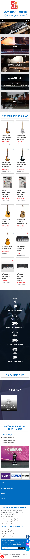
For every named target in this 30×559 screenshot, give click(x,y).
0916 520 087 (9, 517)
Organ (3, 493)
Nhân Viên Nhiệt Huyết (15, 327)
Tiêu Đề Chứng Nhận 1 (9, 435)
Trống (3, 499)
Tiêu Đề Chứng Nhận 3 (9, 437)
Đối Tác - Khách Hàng (15, 344)
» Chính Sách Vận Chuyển (7, 534)
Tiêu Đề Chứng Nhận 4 (9, 443)
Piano (2, 483)
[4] (18, 31)
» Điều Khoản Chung (6, 530)
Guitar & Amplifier (7, 488)
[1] (11, 31)
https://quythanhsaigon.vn (8, 523)
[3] (16, 31)
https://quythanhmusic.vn (13, 521)
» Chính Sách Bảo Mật (6, 532)
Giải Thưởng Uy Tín (15, 361)
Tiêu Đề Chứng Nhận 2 (9, 440)
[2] (14, 31)
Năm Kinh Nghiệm (15, 310)
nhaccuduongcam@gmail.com (12, 519)
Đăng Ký (22, 548)
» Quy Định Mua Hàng (7, 536)
